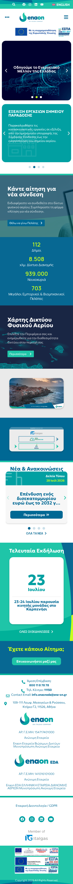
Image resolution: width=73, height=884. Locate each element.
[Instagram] (30, 4)
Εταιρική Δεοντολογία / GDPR (36, 805)
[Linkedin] (36, 4)
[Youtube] (42, 4)
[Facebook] (24, 4)
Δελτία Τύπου (55, 476)
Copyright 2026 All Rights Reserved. (36, 880)
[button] (13, 4)
